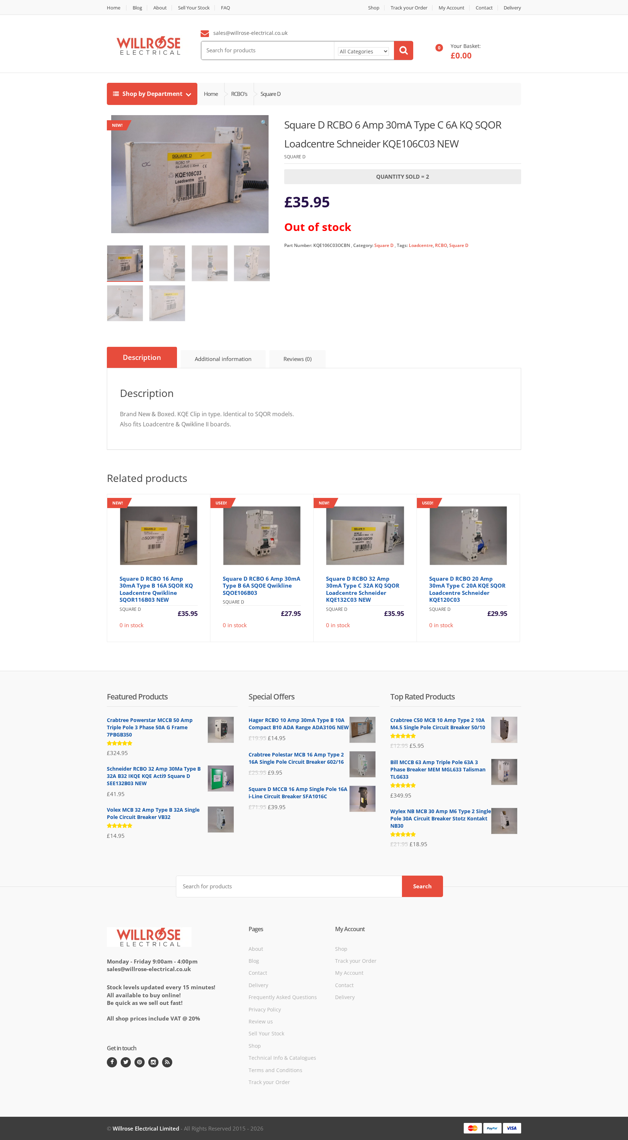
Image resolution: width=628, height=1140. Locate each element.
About (160, 8)
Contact (484, 8)
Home (113, 8)
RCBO (441, 245)
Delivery (512, 8)
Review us (261, 1021)
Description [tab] (142, 357)
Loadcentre (421, 245)
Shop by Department (152, 94)
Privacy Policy (265, 1009)
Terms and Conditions (275, 1070)
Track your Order (409, 8)
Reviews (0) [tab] (297, 358)
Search (422, 886)
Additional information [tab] (223, 358)
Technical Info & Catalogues (282, 1057)
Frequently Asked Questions (283, 997)
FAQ (225, 8)
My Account (451, 8)
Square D (384, 245)
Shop (373, 8)
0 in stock (155, 564)
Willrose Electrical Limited (146, 1128)
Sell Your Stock (194, 8)
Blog (137, 8)
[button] (264, 124)
